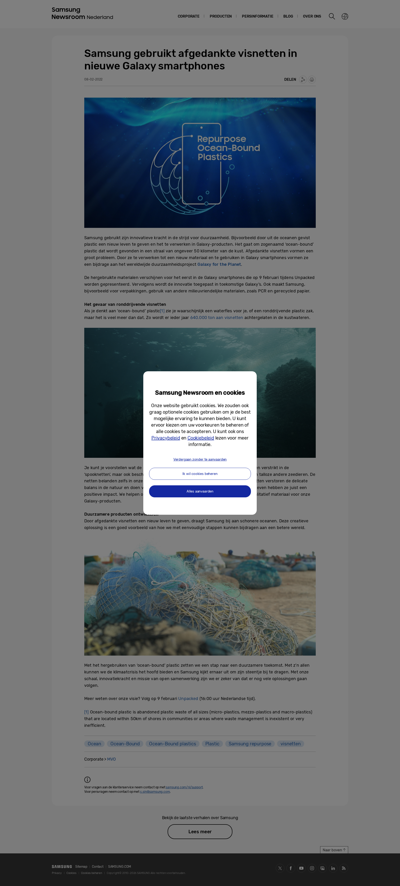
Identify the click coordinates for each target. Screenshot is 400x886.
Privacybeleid (165, 438)
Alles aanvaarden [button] (200, 491)
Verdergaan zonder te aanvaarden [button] (200, 459)
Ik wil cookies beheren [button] (199, 474)
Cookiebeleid (201, 438)
